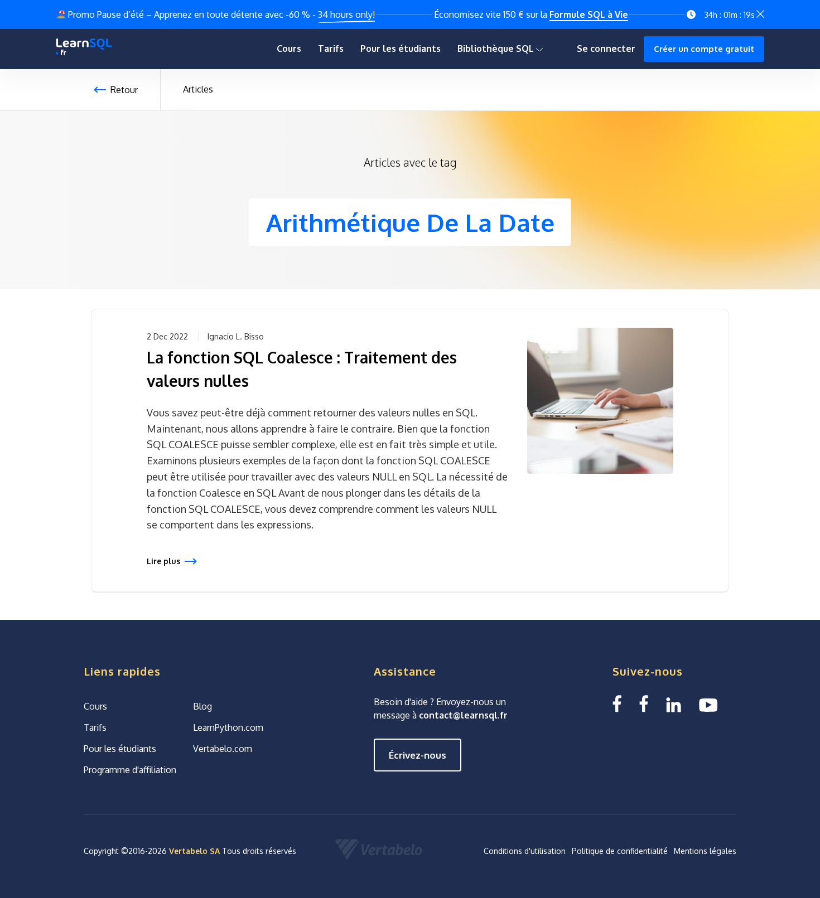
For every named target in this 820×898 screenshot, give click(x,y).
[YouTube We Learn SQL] (708, 703)
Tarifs (331, 48)
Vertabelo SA (194, 851)
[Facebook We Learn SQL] (643, 703)
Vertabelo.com (222, 748)
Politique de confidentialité (620, 851)
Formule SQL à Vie (588, 14)
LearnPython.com (228, 727)
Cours (289, 48)
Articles (198, 89)
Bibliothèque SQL (496, 48)
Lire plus (163, 561)
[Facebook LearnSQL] (616, 703)
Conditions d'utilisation (525, 851)
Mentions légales (705, 851)
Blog (202, 706)
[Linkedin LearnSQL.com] (673, 703)
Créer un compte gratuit (704, 48)
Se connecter (606, 48)
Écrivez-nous (417, 755)
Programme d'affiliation (130, 769)
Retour (124, 89)
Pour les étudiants (400, 48)
